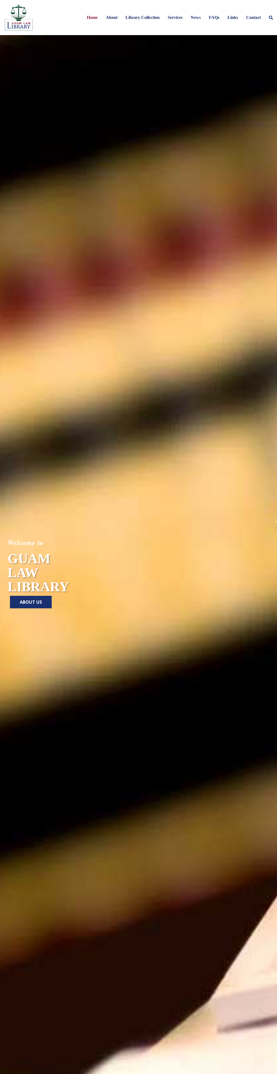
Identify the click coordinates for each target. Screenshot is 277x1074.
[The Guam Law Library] (18, 17)
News (196, 17)
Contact (253, 17)
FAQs (214, 17)
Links (232, 17)
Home (92, 17)
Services (175, 17)
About (111, 17)
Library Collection (143, 17)
